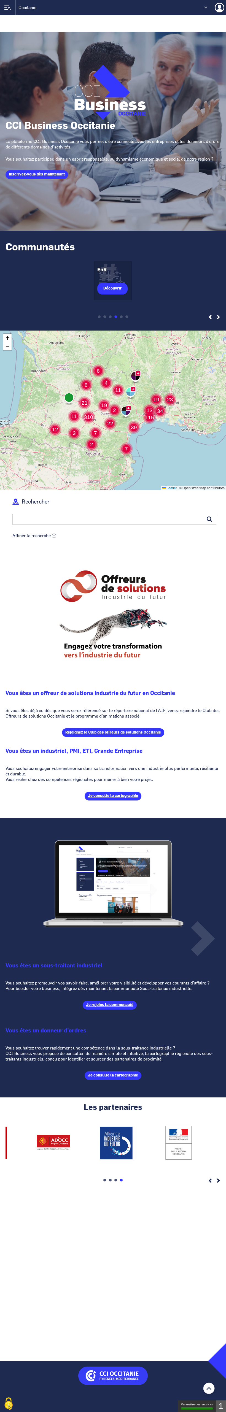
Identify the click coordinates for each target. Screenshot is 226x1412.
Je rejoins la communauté (109, 1005)
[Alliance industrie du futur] (116, 1161)
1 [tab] (99, 316)
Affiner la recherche (31, 536)
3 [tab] (110, 316)
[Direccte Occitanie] (178, 1161)
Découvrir (112, 288)
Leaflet (171, 487)
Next (218, 317)
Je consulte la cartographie (113, 796)
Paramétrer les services (197, 1404)
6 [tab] (126, 316)
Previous (210, 317)
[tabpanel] (113, 280)
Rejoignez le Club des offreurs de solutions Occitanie (113, 732)
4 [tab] (115, 316)
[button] (149, 410)
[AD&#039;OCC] (53, 1161)
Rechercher (36, 502)
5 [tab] (121, 316)
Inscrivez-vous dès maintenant (37, 174)
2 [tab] (104, 316)
